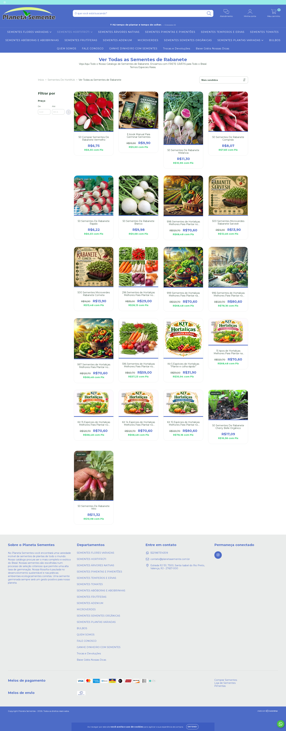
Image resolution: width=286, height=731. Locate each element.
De (39, 106)
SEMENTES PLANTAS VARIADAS (239, 40)
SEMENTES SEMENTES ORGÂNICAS (188, 40)
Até (53, 106)
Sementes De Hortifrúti (61, 79)
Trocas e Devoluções (176, 48)
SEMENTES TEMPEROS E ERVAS (222, 31)
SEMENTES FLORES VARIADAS (28, 31)
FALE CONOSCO (93, 48)
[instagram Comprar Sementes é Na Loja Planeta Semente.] (4, 2)
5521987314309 (159, 552)
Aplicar (68, 112)
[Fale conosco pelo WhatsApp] (280, 724)
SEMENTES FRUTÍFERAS (81, 40)
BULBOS (275, 40)
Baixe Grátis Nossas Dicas (212, 48)
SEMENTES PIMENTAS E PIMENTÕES (170, 31)
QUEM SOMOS (66, 48)
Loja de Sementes (225, 682)
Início (41, 79)
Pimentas (220, 685)
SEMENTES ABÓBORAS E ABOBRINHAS (32, 40)
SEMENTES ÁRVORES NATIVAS (119, 31)
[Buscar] (209, 13)
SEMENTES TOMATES (264, 31)
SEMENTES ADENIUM (117, 40)
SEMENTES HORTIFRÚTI (74, 31)
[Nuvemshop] (267, 711)
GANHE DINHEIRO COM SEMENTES (133, 48)
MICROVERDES (148, 40)
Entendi (192, 727)
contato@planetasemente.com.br (170, 559)
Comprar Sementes (225, 680)
